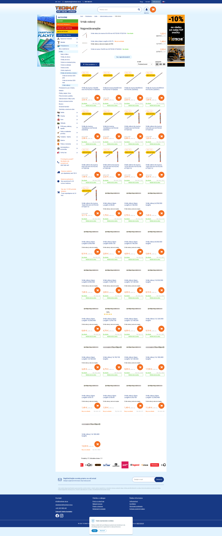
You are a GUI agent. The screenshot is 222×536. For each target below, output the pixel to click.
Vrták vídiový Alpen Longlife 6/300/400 (88, 242)
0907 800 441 (88, 1)
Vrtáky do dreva (65, 57)
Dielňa (62, 112)
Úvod (59, 1)
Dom (61, 119)
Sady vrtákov (65, 54)
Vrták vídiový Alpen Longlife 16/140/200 (131, 358)
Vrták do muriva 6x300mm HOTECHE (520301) (155, 88)
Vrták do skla (65, 67)
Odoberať (159, 479)
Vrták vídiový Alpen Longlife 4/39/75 (102, 41)
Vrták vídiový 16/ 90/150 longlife (111, 358)
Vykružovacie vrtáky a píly (67, 98)
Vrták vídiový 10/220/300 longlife (154, 281)
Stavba (62, 116)
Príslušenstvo (88, 16)
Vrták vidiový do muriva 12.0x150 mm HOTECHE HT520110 (132, 166)
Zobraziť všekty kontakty (64, 511)
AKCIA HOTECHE (62, 31)
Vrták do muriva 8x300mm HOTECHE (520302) (133, 88)
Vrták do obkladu (66, 65)
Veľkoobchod (156, 1)
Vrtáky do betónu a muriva (106, 16)
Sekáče (61, 90)
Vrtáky (95, 16)
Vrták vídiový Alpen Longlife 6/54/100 (131, 396)
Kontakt (148, 1)
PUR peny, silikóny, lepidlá (66, 127)
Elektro (62, 140)
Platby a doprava (98, 506)
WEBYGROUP (140, 523)
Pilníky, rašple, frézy (65, 93)
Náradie (62, 42)
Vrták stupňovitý (66, 70)
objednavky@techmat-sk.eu (73, 1)
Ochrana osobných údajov (137, 509)
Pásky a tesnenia (65, 144)
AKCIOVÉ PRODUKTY (63, 24)
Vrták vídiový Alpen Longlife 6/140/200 (131, 204)
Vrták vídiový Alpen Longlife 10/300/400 (89, 319)
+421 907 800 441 (61, 508)
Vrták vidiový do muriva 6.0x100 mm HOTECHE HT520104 (108, 33)
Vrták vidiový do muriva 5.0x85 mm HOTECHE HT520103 (132, 128)
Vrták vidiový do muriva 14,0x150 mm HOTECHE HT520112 (154, 166)
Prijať (94, 530)
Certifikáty (132, 504)
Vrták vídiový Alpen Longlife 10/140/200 (131, 281)
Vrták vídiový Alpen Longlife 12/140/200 (131, 319)
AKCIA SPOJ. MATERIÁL (64, 28)
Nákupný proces (97, 504)
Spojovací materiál (66, 39)
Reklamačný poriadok (99, 509)
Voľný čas (63, 152)
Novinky (60, 21)
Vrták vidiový (66, 85)
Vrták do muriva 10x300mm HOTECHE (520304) (89, 128)
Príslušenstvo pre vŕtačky (67, 88)
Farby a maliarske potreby (65, 132)
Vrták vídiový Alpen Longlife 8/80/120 (109, 242)
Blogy (141, 1)
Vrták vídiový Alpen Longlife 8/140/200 (131, 242)
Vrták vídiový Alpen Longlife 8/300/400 (88, 281)
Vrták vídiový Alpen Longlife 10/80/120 (109, 281)
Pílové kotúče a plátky (66, 96)
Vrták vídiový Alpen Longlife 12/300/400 (153, 396)
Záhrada (62, 123)
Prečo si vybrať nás (98, 501)
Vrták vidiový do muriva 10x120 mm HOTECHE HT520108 (111, 166)
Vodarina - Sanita (65, 137)
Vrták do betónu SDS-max (69, 81)
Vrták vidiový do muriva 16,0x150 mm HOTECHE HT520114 (90, 205)
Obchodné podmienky (136, 506)
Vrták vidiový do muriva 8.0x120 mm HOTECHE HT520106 (90, 166)
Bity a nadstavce (64, 49)
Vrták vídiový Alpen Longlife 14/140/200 (89, 358)
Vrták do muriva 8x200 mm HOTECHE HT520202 (112, 88)
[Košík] (153, 9)
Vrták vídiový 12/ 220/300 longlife (154, 319)
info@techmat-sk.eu (62, 501)
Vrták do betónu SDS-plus (69, 77)
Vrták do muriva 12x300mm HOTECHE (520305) (110, 128)
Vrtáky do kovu (65, 59)
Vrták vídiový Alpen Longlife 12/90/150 (109, 319)
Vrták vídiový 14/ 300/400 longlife (90, 435)
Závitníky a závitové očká (66, 109)
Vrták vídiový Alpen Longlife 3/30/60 (109, 204)
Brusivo (61, 104)
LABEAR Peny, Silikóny (64, 35)
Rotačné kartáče (64, 106)
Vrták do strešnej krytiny (68, 62)
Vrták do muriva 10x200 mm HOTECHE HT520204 (106, 49)
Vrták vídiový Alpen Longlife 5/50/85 (109, 396)
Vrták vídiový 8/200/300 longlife (154, 242)
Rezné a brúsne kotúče (66, 101)
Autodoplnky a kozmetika (64, 148)
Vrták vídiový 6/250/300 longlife (154, 204)
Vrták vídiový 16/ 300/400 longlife (154, 358)
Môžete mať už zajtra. (91, 105)
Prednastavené (142, 64)
